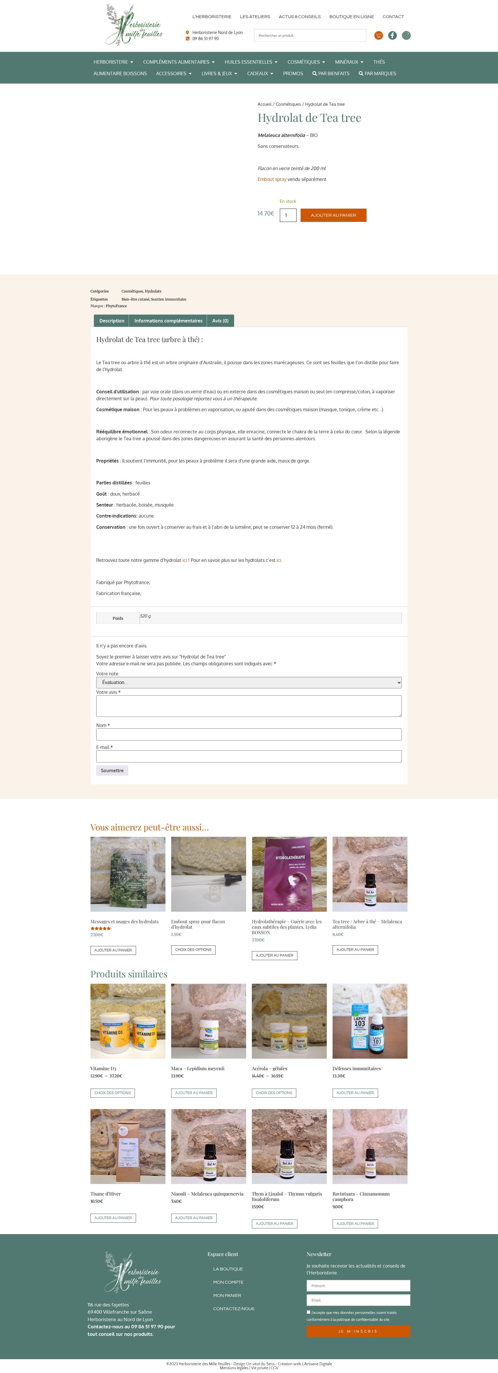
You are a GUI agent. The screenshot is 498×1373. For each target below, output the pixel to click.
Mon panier (227, 1295)
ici (184, 560)
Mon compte (228, 1282)
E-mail (104, 747)
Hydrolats (153, 291)
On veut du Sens (260, 1364)
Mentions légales (234, 1368)
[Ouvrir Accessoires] (190, 73)
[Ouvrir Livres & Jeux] (235, 73)
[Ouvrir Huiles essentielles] (276, 61)
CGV (274, 1368)
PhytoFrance (116, 306)
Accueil (264, 104)
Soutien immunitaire (168, 299)
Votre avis (108, 692)
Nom (103, 725)
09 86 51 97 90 (147, 1326)
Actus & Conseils (300, 16)
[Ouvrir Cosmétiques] (323, 61)
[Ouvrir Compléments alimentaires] (213, 61)
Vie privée (259, 1368)
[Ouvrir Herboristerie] (131, 61)
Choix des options (193, 950)
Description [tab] (111, 321)
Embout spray (272, 179)
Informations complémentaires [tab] (169, 321)
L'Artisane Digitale (317, 1364)
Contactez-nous (233, 1308)
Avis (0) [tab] (220, 321)
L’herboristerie (212, 16)
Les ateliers (255, 16)
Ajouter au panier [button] (113, 950)
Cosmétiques (288, 104)
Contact (393, 16)
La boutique (228, 1269)
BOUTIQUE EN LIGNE (351, 16)
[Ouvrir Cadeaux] (271, 73)
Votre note (107, 673)
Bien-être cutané (135, 299)
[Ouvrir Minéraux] (362, 61)
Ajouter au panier (333, 215)
